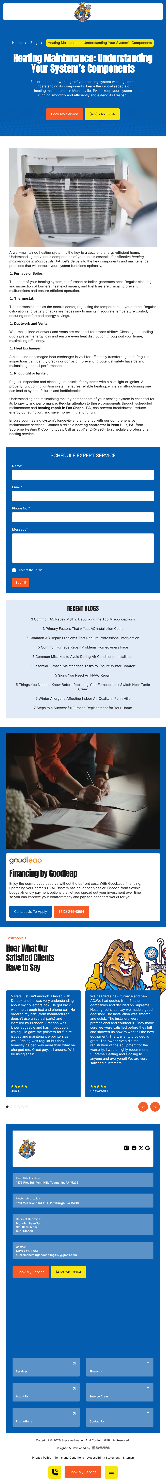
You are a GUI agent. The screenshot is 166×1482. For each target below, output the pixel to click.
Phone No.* (21, 508)
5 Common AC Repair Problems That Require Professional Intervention (83, 638)
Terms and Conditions (69, 1457)
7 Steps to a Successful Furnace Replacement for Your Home (83, 708)
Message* (20, 529)
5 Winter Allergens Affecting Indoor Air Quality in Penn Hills (83, 698)
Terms (38, 570)
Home (17, 43)
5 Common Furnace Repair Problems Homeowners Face (83, 647)
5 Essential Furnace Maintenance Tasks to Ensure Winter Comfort (83, 666)
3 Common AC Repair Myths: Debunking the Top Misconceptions (83, 619)
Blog (33, 43)
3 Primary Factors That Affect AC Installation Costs (83, 629)
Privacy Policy (41, 1457)
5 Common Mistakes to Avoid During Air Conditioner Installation (82, 657)
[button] (111, 1472)
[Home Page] (83, 11)
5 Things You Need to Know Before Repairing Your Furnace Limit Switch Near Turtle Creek (83, 687)
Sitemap (128, 1457)
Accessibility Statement (103, 1457)
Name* (17, 466)
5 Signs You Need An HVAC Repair (83, 675)
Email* (17, 487)
